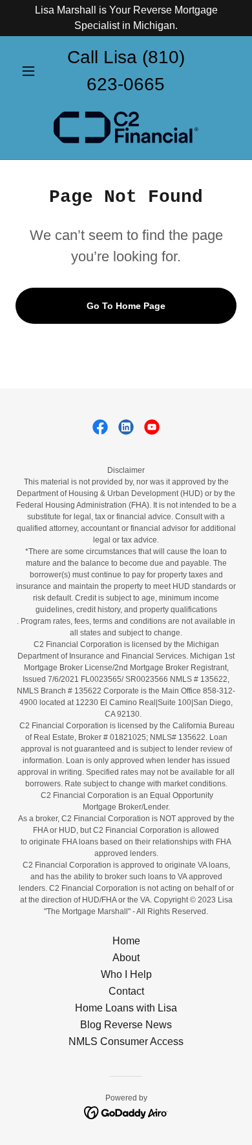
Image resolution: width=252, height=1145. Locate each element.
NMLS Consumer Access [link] (126, 1041)
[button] (32, 71)
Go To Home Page (126, 306)
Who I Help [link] (126, 974)
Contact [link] (126, 991)
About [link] (126, 957)
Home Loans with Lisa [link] (126, 1007)
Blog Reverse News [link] (126, 1024)
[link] (126, 127)
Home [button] (126, 940)
